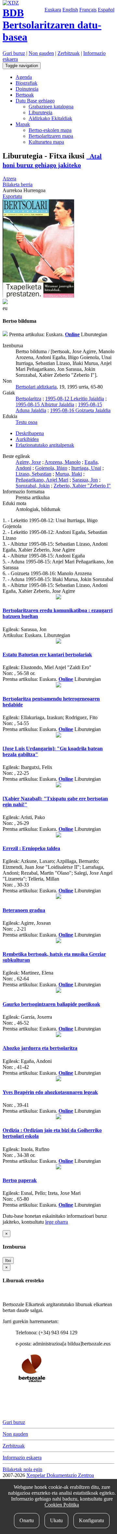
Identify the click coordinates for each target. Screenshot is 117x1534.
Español (106, 9)
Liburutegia (40, 112)
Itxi (8, 1260)
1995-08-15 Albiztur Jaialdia (45, 404)
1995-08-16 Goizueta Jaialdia (80, 410)
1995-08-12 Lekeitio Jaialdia (74, 398)
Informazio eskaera (22, 1457)
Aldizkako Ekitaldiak (50, 118)
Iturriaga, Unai (86, 468)
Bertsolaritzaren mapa (51, 136)
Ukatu (56, 1520)
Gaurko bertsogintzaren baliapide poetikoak (51, 1004)
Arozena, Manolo (63, 462)
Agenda (24, 77)
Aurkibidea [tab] (27, 439)
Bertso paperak (20, 1180)
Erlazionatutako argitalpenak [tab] (45, 445)
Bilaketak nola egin (22, 1469)
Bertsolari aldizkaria (36, 387)
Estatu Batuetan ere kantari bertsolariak (47, 654)
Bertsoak (25, 95)
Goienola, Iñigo (51, 468)
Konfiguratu (91, 1520)
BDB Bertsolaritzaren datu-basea (52, 25)
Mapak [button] (23, 124)
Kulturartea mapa (46, 142)
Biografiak (26, 83)
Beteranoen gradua (24, 910)
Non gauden (41, 53)
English (70, 9)
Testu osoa (26, 422)
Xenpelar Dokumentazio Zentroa (60, 1475)
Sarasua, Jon (85, 480)
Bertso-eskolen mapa (50, 130)
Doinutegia (27, 89)
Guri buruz (14, 53)
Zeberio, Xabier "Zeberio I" (82, 485)
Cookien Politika (62, 1504)
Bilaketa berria (17, 184)
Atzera (9, 178)
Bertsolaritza (28, 398)
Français (88, 9)
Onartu (27, 1520)
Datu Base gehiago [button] (35, 100)
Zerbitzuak (69, 53)
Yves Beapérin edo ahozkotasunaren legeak (50, 1092)
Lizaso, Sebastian (33, 474)
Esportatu (12, 196)
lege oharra (56, 1222)
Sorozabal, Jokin (33, 485)
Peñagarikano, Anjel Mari (42, 480)
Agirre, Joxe (28, 462)
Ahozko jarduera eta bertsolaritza (40, 1048)
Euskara (53, 9)
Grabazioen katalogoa (51, 106)
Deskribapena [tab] (30, 433)
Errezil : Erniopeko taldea (31, 848)
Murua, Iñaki (68, 474)
